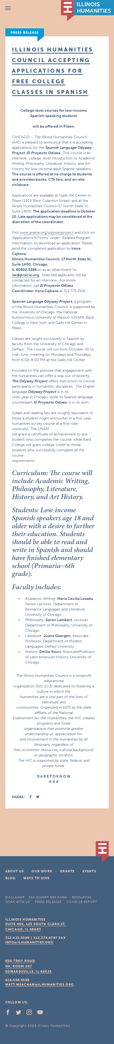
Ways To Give (36, 878)
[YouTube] (42, 1013)
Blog (10, 878)
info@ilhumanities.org (29, 942)
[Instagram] (31, 1013)
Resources (81, 897)
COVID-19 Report (82, 902)
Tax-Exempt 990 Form (48, 897)
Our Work (42, 871)
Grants (67, 871)
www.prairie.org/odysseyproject (46, 232)
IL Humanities (87, 10)
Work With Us (17, 902)
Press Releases (48, 902)
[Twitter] (20, 1013)
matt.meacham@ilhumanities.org (39, 984)
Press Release (25, 32)
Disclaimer (15, 897)
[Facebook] (10, 1013)
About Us (14, 871)
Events (89, 871)
